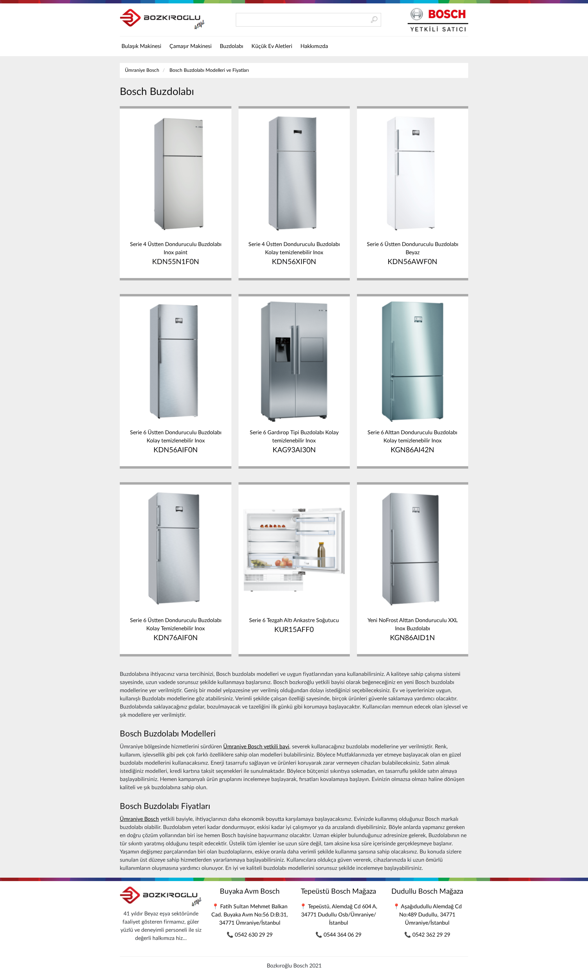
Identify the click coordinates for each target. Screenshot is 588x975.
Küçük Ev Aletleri (271, 46)
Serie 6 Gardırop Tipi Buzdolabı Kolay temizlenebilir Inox (294, 442)
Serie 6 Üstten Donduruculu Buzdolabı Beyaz (412, 253)
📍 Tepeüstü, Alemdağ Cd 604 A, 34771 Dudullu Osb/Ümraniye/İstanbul (338, 915)
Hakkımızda (314, 46)
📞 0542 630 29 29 (250, 935)
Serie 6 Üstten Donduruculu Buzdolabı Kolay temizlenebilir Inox (176, 442)
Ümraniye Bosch (142, 70)
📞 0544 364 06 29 (338, 935)
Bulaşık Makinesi (141, 46)
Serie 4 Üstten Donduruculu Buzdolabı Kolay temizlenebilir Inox (294, 253)
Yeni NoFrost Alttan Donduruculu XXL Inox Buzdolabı (413, 629)
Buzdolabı (231, 46)
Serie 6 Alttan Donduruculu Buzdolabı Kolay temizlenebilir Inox (412, 442)
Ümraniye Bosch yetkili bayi (256, 746)
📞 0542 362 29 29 (427, 935)
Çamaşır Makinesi (190, 46)
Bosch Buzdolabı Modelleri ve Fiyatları (209, 70)
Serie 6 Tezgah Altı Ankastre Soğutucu (294, 625)
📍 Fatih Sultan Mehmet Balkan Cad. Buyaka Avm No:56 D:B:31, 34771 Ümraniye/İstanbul (249, 915)
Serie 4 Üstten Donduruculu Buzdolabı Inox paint (176, 253)
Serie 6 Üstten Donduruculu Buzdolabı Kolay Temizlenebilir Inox (176, 629)
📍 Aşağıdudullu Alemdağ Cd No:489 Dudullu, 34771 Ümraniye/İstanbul (427, 915)
